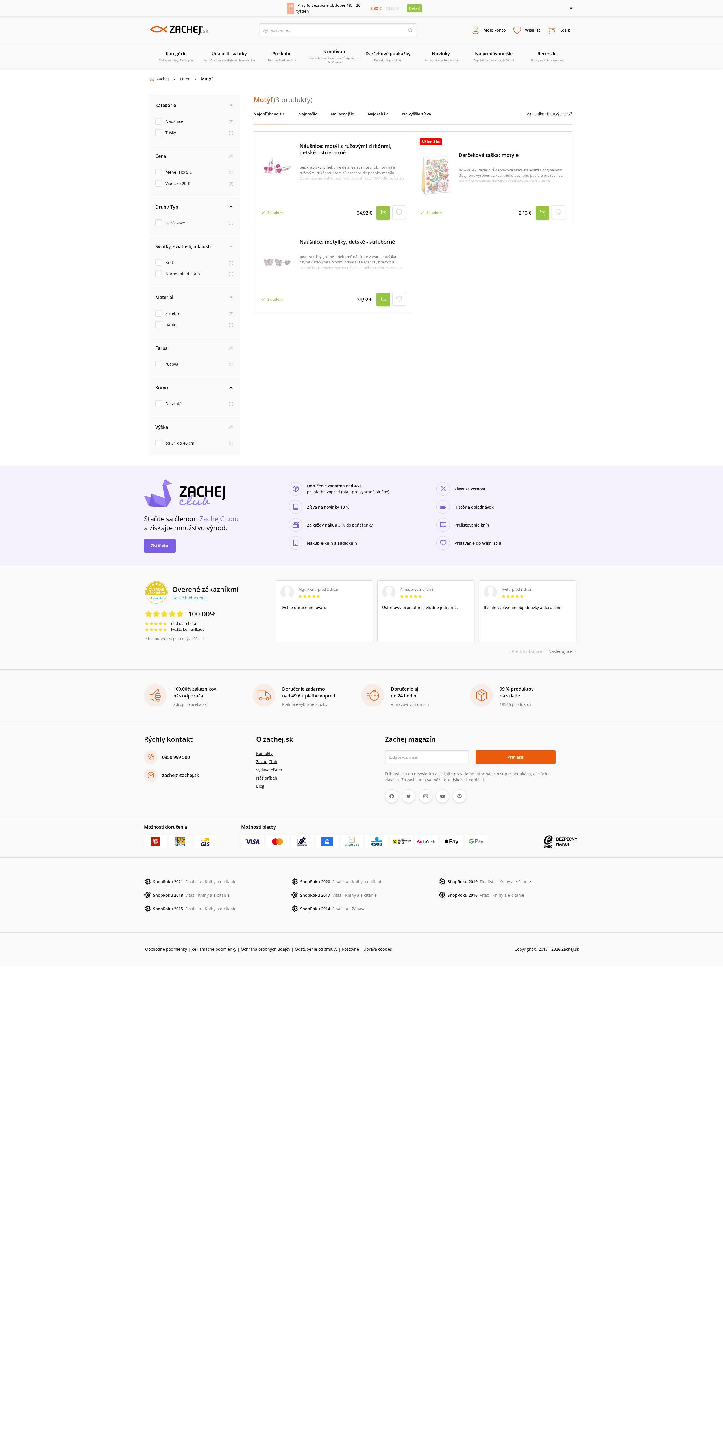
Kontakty (264, 753)
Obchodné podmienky (166, 949)
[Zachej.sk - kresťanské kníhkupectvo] (179, 30)
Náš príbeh (266, 778)
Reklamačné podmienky (213, 949)
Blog (260, 786)
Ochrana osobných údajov (265, 949)
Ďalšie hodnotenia (189, 597)
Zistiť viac (160, 545)
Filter (185, 79)
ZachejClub (266, 761)
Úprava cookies (377, 949)
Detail (414, 8)
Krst (169, 262)
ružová (171, 364)
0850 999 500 (176, 757)
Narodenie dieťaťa (182, 273)
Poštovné (350, 949)
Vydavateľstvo (269, 769)
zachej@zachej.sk (180, 775)
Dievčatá (173, 403)
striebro (172, 313)
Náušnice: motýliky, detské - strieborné (347, 242)
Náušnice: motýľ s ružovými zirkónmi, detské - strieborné (345, 149)
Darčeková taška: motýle (489, 155)
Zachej (162, 79)
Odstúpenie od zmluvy (316, 949)
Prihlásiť (516, 757)
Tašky (170, 132)
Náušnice (174, 121)
